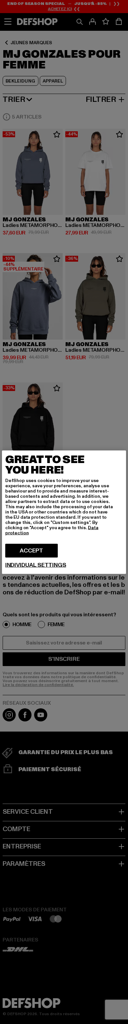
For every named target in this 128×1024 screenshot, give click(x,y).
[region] (64, 512)
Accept (31, 550)
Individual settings (35, 564)
